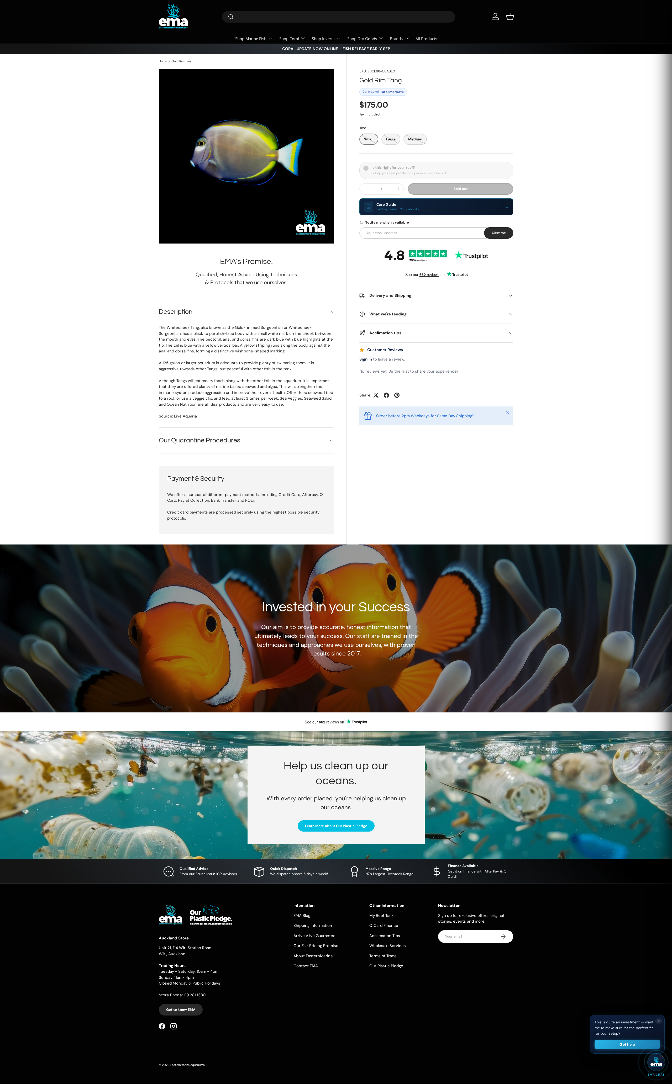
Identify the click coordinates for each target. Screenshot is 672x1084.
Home (163, 61)
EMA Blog (301, 915)
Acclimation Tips (384, 935)
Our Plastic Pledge (386, 966)
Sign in (365, 359)
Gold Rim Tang (181, 61)
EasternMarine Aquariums (187, 1065)
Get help (627, 1044)
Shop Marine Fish (250, 38)
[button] (510, 16)
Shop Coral (289, 38)
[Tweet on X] (376, 395)
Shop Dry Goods (362, 38)
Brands (396, 38)
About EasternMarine (313, 956)
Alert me (498, 233)
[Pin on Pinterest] (397, 395)
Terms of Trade (383, 956)
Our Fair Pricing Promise (315, 945)
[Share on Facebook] (386, 395)
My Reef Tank (381, 915)
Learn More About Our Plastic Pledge (336, 826)
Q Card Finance (383, 925)
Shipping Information (312, 925)
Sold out (461, 189)
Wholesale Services (387, 945)
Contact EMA (305, 966)
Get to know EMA (180, 1009)
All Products (426, 38)
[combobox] (338, 17)
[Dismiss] (658, 1021)
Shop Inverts (323, 38)
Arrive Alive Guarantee (314, 935)
